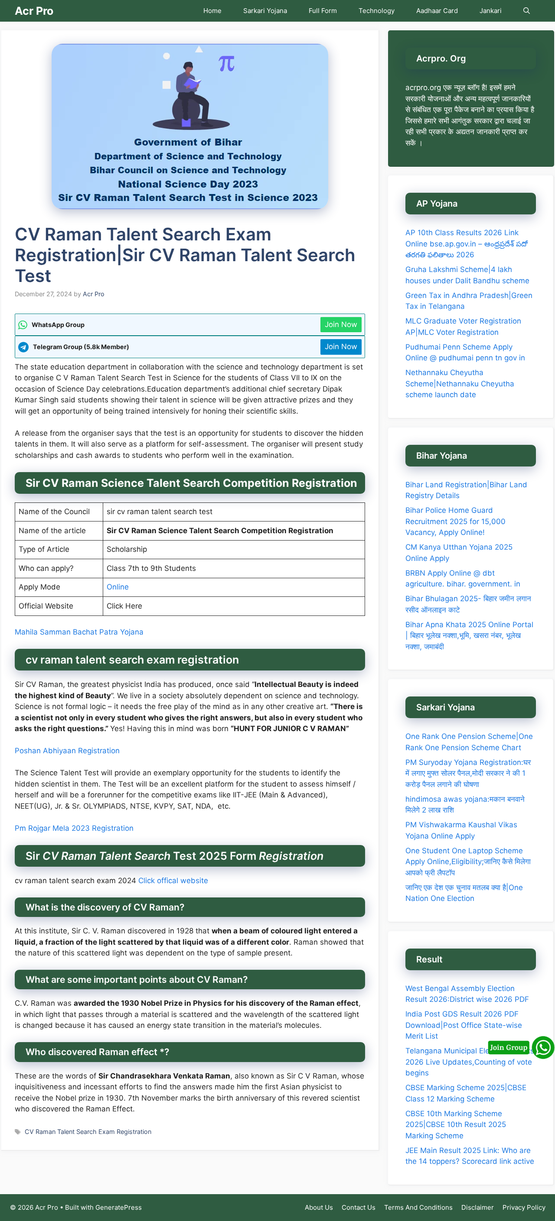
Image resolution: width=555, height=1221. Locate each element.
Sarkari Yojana (265, 10)
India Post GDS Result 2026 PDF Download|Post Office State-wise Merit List (463, 1025)
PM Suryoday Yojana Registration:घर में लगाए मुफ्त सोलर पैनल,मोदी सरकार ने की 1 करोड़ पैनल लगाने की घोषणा (468, 773)
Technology (377, 10)
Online (118, 587)
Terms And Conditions (418, 1207)
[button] (527, 11)
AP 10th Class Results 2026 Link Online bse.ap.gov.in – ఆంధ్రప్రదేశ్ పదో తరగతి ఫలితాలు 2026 (466, 243)
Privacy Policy (524, 1207)
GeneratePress (118, 1207)
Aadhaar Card (437, 10)
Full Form (323, 10)
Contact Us (358, 1207)
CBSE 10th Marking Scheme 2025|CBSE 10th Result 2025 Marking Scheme (455, 1124)
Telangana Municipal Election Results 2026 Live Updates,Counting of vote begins (469, 1061)
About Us (319, 1207)
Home (212, 10)
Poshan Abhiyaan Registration (67, 750)
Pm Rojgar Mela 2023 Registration (74, 828)
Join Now (341, 324)
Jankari (491, 10)
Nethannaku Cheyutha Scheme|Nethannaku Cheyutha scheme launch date (459, 383)
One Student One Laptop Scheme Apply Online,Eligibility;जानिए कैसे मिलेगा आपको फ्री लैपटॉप (468, 861)
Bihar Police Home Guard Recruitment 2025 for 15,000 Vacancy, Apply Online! (455, 521)
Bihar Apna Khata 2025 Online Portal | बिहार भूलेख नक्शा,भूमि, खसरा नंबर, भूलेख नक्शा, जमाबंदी (469, 635)
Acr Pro (34, 10)
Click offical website (173, 880)
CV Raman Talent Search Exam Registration (88, 1131)
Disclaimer (477, 1207)
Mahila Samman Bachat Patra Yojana (79, 632)
